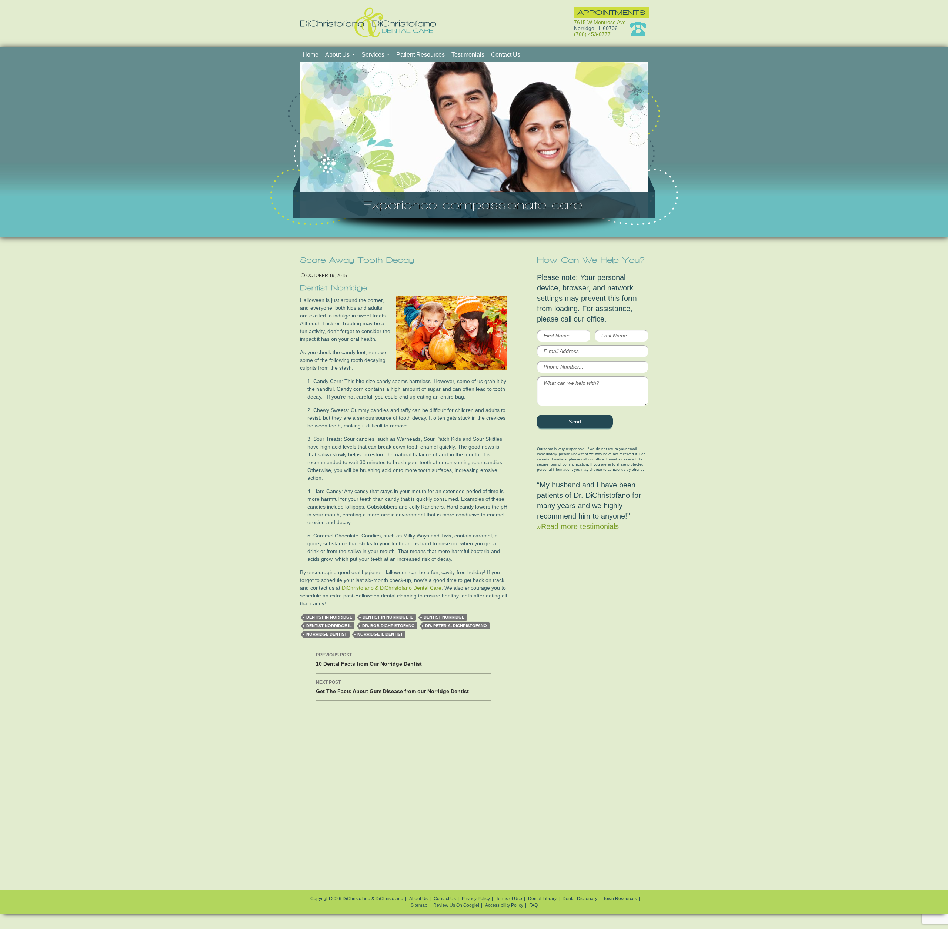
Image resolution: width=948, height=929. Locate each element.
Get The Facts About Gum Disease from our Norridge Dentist (392, 687)
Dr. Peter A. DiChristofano (456, 625)
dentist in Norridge (329, 617)
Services (372, 54)
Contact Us (505, 54)
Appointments (611, 12)
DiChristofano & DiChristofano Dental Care (391, 588)
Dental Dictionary (580, 898)
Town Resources (620, 898)
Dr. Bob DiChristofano (388, 625)
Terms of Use (509, 898)
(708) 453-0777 (592, 34)
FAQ (533, 905)
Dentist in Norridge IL (388, 617)
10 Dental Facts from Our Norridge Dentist (369, 659)
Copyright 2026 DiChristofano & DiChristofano (356, 898)
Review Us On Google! (456, 905)
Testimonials (467, 54)
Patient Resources (420, 54)
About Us (337, 54)
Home (310, 54)
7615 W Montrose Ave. (600, 22)
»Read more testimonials (578, 526)
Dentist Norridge (444, 617)
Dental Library (542, 898)
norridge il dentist (380, 634)
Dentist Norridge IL (329, 625)
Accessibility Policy (504, 905)
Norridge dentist (326, 634)
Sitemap (419, 905)
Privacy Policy (476, 898)
